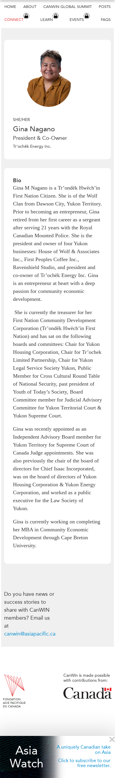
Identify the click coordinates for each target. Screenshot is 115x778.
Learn (46, 19)
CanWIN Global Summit (67, 6)
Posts (105, 6)
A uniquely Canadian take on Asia (84, 749)
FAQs (106, 19)
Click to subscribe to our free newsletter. (84, 763)
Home (10, 6)
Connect (13, 19)
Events (77, 19)
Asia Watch (26, 757)
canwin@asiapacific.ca (29, 634)
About (29, 6)
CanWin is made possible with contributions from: (86, 678)
